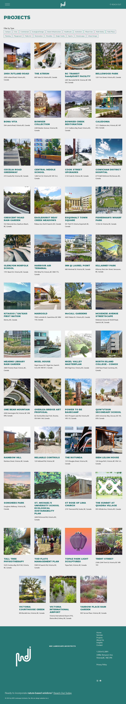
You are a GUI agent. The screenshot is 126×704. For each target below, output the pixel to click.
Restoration (39, 36)
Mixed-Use (89, 32)
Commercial (25, 32)
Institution (78, 32)
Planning (8, 36)
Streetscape (80, 36)
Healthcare (68, 32)
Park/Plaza (111, 32)
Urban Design (92, 36)
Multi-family (100, 32)
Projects (99, 637)
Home (98, 632)
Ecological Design (38, 32)
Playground (18, 36)
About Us (100, 640)
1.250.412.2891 (102, 651)
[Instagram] (97, 681)
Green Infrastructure (54, 32)
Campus (8, 32)
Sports (70, 36)
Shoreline (49, 36)
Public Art (28, 36)
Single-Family (60, 36)
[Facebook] (100, 681)
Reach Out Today (62, 693)
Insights (99, 642)
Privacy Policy (101, 664)
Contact (99, 645)
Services (99, 635)
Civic (15, 32)
